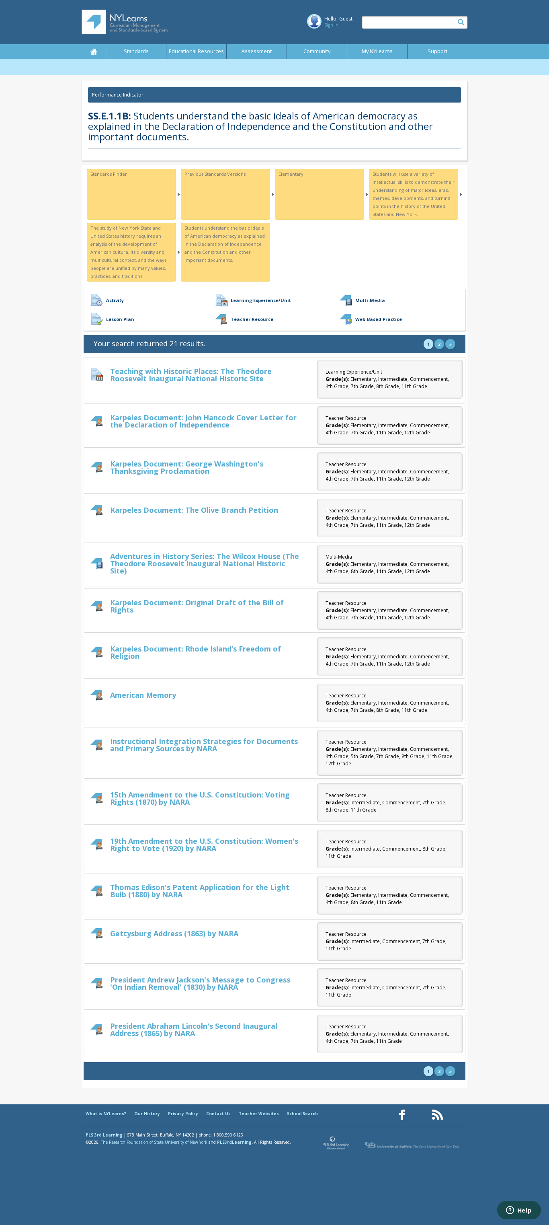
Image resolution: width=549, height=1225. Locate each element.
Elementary (291, 174)
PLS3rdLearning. (235, 1142)
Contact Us (218, 1113)
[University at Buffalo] (412, 1145)
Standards (136, 51)
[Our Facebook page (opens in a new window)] (402, 1115)
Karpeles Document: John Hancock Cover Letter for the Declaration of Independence (203, 421)
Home (94, 51)
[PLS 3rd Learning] (336, 1145)
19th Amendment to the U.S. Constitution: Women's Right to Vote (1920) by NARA (204, 844)
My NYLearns (377, 51)
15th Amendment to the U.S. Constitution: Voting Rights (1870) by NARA (200, 798)
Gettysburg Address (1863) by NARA (174, 933)
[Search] (461, 22)
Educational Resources (196, 51)
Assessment (257, 51)
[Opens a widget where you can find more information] (519, 1211)
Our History (147, 1113)
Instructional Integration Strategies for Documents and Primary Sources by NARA (204, 744)
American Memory (143, 695)
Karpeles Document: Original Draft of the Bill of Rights (197, 606)
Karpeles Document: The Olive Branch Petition (194, 510)
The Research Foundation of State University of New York (154, 1142)
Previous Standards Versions (215, 174)
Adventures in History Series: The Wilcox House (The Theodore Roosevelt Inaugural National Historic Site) (204, 563)
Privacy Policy (183, 1113)
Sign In (331, 25)
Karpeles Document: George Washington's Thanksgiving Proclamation (186, 467)
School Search (302, 1113)
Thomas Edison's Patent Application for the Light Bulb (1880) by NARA (199, 890)
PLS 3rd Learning (104, 1135)
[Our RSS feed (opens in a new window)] (437, 1115)
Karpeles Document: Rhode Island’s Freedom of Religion (195, 652)
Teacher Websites (259, 1113)
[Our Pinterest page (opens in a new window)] (419, 1115)
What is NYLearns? (106, 1113)
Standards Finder (108, 174)
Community (316, 51)
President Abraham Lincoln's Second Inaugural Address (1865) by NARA (193, 1029)
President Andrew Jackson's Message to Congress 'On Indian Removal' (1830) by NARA (200, 983)
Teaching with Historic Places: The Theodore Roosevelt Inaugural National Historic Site (191, 374)
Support (437, 51)
